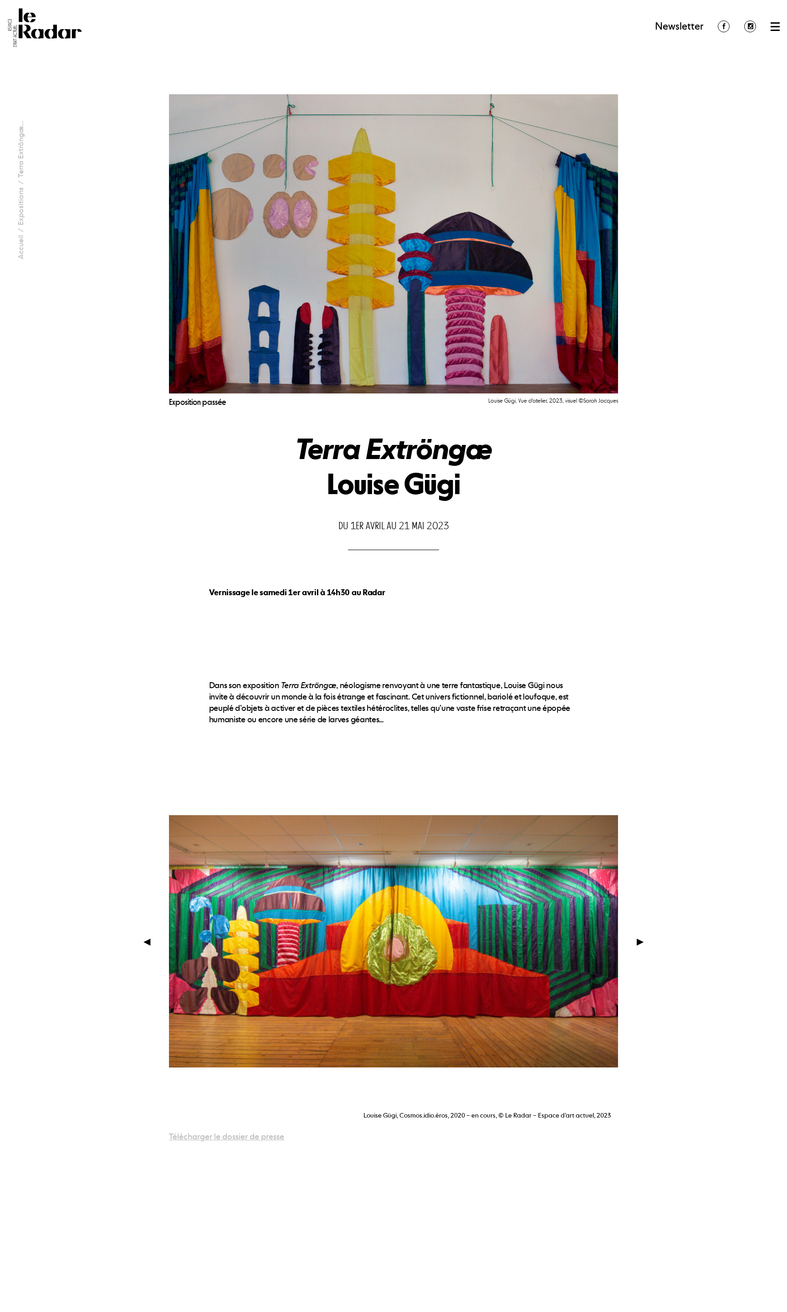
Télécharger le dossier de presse (226, 1136)
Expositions (20, 206)
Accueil (20, 247)
